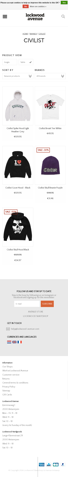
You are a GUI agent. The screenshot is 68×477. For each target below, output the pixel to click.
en (14, 342)
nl (9, 342)
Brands (33, 34)
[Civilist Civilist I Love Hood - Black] (18, 165)
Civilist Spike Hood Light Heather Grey (18, 130)
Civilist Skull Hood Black (18, 249)
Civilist (42, 34)
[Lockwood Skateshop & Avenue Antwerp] (35, 16)
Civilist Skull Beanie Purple (50, 188)
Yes (64, 3)
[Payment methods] (41, 464)
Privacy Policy (8, 386)
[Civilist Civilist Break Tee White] (50, 106)
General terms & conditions (15, 383)
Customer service (10, 375)
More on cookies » (38, 6)
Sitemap (6, 390)
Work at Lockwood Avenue (15, 370)
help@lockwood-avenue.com (25, 329)
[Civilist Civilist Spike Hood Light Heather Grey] (18, 106)
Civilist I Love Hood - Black (17, 188)
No (25, 6)
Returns (6, 379)
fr (20, 342)
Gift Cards (7, 394)
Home (25, 34)
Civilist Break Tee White (50, 128)
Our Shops (7, 366)
